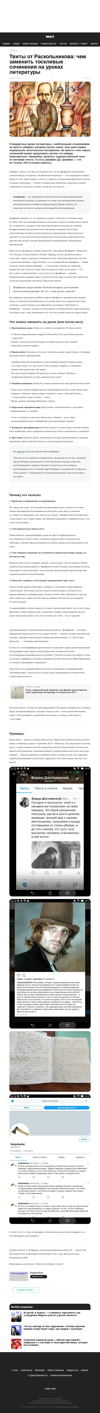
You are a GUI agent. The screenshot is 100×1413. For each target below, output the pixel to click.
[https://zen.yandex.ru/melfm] (35, 1360)
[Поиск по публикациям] (2, 36)
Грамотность (48, 44)
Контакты (26, 1370)
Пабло (84, 1370)
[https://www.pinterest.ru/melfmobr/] (57, 1360)
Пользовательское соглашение (50, 1399)
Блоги (94, 44)
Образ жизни (30, 44)
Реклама (40, 1370)
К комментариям (26, 1290)
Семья (6, 44)
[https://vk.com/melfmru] (43, 1360)
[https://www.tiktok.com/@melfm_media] (50, 1360)
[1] (55, 204)
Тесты (63, 44)
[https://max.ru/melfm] (71, 1360)
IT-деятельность (38, 1375)
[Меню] (96, 36)
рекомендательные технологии (66, 1407)
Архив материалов (61, 1375)
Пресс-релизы (56, 1370)
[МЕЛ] (50, 36)
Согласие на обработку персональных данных (50, 1401)
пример (20, 451)
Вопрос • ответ (79, 44)
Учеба (16, 44)
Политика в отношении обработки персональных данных (50, 1403)
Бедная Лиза (36, 1273)
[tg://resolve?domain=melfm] (28, 1360)
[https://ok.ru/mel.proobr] (64, 1360)
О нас (15, 1370)
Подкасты (72, 1370)
